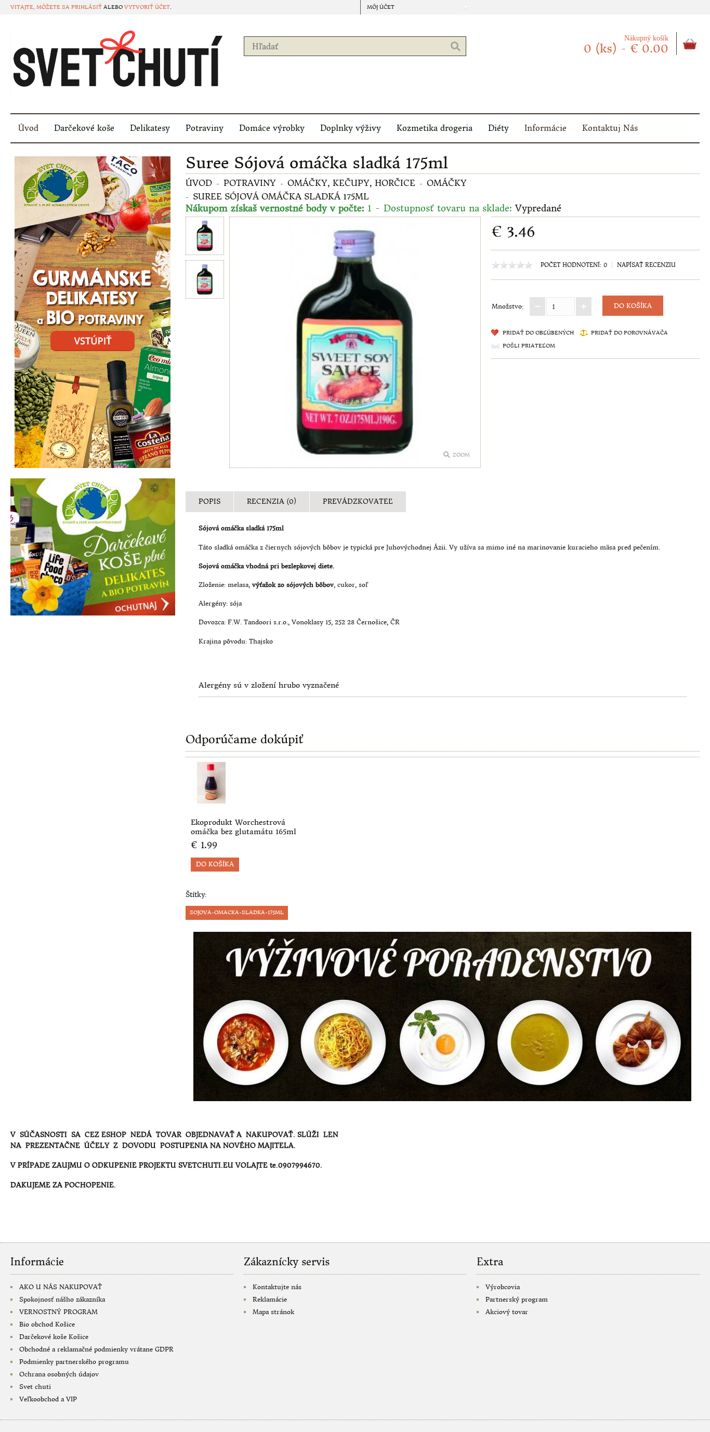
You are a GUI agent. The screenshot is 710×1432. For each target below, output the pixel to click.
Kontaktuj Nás (610, 128)
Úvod (28, 128)
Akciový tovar (506, 1312)
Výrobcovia (502, 1287)
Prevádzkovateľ (358, 501)
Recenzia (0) (271, 501)
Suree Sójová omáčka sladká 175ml (281, 196)
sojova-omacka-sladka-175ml (237, 912)
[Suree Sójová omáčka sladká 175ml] (205, 237)
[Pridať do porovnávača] (297, 800)
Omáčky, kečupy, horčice (351, 183)
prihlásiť (86, 7)
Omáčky (447, 183)
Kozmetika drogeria (434, 128)
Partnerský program (516, 1299)
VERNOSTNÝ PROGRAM (58, 1312)
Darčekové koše (84, 128)
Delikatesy (150, 128)
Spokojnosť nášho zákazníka (62, 1299)
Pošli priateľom (529, 345)
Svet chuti (35, 1386)
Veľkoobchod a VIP (48, 1399)
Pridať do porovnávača (629, 332)
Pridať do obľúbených (538, 332)
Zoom (461, 454)
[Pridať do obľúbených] (280, 800)
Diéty (498, 128)
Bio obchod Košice (47, 1324)
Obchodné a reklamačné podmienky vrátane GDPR (96, 1349)
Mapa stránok (273, 1312)
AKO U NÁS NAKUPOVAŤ (60, 1287)
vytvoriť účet (147, 7)
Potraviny (204, 128)
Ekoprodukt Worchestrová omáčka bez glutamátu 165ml (243, 827)
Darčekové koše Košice (53, 1337)
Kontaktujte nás (277, 1287)
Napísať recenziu (646, 265)
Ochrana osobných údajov (59, 1374)
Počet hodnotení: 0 (574, 265)
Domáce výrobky (272, 128)
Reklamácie (270, 1299)
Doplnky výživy (350, 128)
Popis (209, 501)
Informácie (545, 128)
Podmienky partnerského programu (74, 1362)
